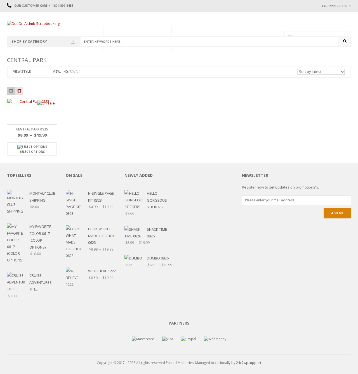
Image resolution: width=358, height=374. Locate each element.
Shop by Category (29, 41)
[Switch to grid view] (36, 71)
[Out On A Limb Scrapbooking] (33, 23)
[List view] (19, 91)
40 (66, 71)
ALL (78, 71)
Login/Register (334, 6)
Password (331, 52)
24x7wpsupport (248, 362)
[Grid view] (11, 91)
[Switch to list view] (43, 71)
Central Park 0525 (32, 129)
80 (72, 71)
